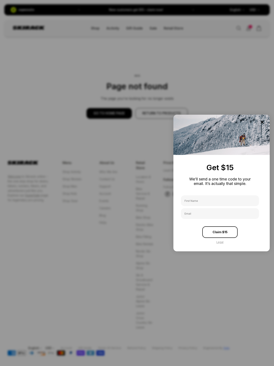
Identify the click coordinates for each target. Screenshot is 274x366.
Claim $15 (220, 232)
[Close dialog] (262, 122)
